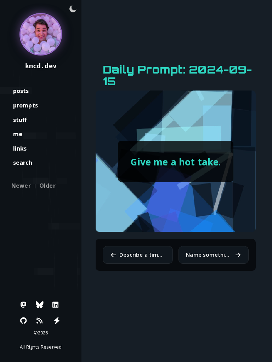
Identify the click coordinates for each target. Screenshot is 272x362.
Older (47, 185)
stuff (20, 120)
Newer (21, 185)
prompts (25, 105)
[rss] (39, 320)
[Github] (23, 320)
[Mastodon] (23, 304)
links (20, 148)
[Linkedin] (55, 304)
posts (21, 91)
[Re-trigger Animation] (56, 320)
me (17, 134)
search (22, 163)
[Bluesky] (39, 304)
